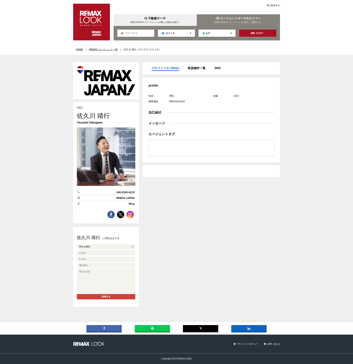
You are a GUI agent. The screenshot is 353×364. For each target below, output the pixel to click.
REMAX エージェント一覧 (103, 49)
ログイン (275, 5)
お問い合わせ (273, 344)
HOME (79, 49)
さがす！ (260, 33)
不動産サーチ (155, 20)
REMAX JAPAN (125, 198)
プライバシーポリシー (247, 344)
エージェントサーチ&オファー (238, 20)
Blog (132, 203)
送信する (106, 296)
